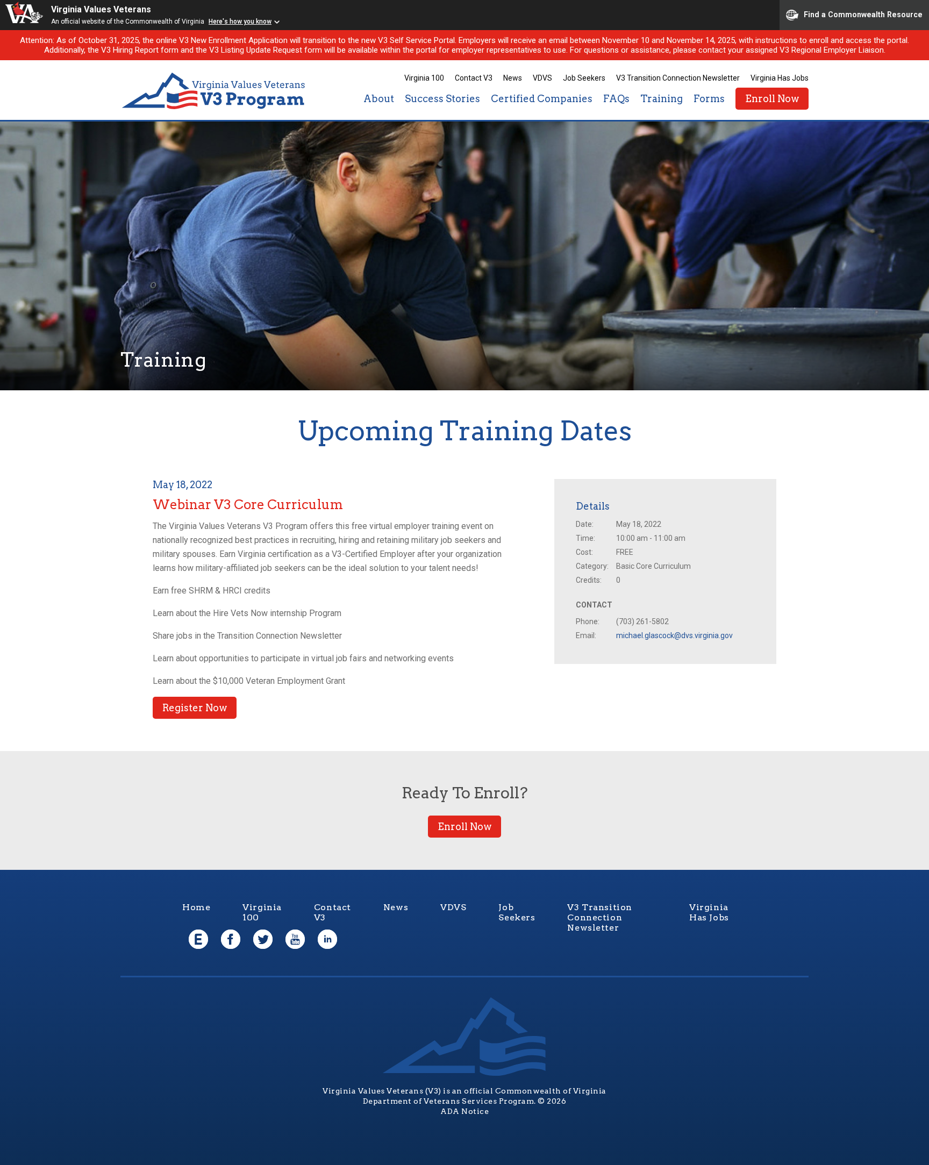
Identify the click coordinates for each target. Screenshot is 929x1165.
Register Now (194, 707)
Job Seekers (584, 78)
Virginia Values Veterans (101, 9)
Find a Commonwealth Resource (863, 14)
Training (661, 98)
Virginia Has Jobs (780, 78)
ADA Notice (464, 1111)
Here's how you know (240, 21)
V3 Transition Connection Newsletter (678, 78)
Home (196, 907)
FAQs (616, 98)
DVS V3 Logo (214, 91)
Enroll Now (772, 98)
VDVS (542, 78)
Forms (709, 98)
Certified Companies (541, 98)
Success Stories (442, 98)
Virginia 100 (424, 78)
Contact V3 (473, 78)
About (378, 98)
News (512, 78)
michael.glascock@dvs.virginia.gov (674, 635)
